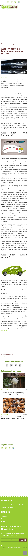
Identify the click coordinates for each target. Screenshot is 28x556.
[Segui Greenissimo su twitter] (12, 2)
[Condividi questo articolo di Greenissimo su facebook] (6, 365)
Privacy (3, 521)
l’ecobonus (4, 330)
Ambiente (4, 357)
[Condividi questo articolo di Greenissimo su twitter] (11, 365)
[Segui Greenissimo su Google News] (19, 2)
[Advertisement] (14, 27)
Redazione (4, 516)
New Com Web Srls (19, 504)
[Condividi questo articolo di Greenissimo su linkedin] (15, 365)
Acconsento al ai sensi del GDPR (14, 548)
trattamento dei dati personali (14, 547)
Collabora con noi (5, 518)
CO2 (16, 239)
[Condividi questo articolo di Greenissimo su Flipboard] (20, 365)
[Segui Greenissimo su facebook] (8, 2)
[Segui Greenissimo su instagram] (15, 2)
